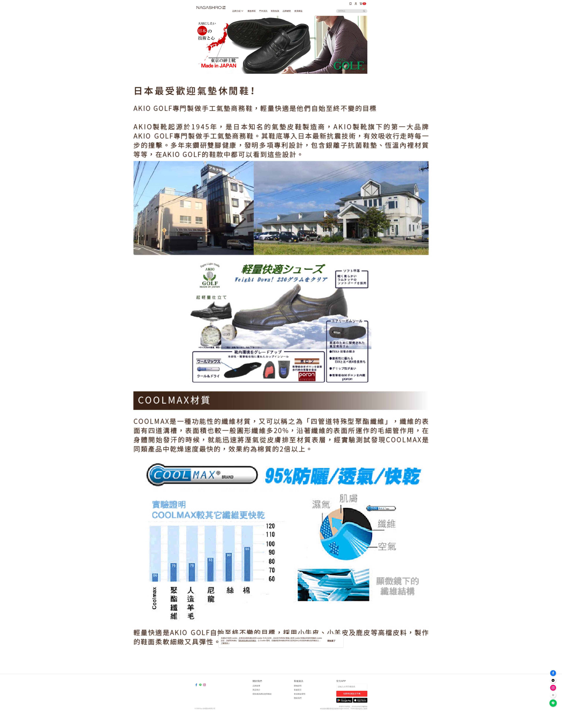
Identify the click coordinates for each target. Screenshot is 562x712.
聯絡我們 (297, 698)
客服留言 (297, 690)
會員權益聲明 (299, 694)
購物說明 (297, 686)
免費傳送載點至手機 (351, 694)
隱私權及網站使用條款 (262, 694)
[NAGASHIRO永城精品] (211, 7)
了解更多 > (225, 643)
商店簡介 (256, 690)
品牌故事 (256, 686)
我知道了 (331, 641)
